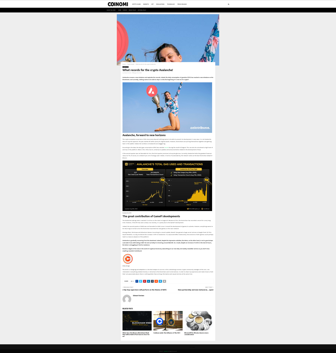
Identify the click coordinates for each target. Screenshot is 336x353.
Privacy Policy (132, 10)
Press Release (182, 4)
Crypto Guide (136, 4)
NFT (152, 4)
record (166, 147)
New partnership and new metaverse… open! (196, 290)
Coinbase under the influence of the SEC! (166, 333)
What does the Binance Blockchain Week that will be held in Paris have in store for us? (136, 334)
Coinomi (166, 351)
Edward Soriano (128, 72)
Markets (146, 4)
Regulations (160, 4)
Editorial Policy (142, 10)
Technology (171, 4)
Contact (125, 10)
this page (192, 347)
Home (119, 10)
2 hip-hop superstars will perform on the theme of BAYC (144, 290)
